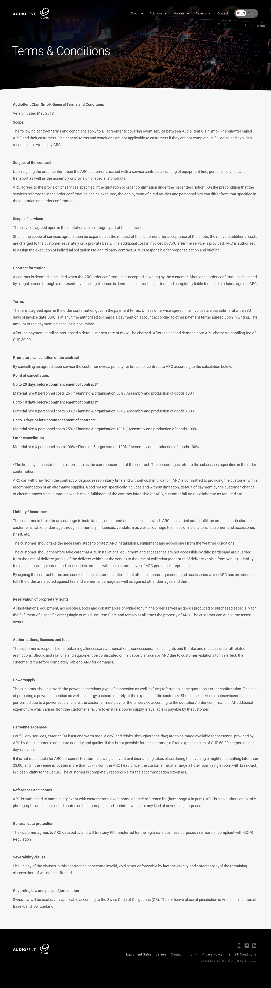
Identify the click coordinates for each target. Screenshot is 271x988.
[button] (137, 13)
